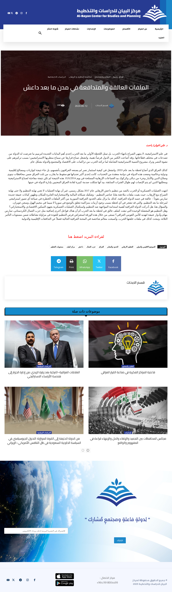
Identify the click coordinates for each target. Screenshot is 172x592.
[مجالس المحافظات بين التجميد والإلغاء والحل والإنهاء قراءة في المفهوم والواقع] (128, 410)
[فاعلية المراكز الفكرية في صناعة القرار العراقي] (128, 344)
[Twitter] (11, 13)
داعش (80, 246)
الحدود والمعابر (112, 246)
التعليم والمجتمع (102, 77)
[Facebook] (26, 13)
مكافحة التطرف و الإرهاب (80, 77)
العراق (101, 246)
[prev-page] (83, 450)
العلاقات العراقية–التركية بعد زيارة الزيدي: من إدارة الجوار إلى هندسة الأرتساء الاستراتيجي (44, 374)
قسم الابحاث (101, 106)
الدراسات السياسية (44, 366)
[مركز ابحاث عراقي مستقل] (117, 492)
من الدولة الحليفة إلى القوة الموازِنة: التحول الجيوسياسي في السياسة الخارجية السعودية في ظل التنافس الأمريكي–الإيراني (44, 440)
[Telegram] (16, 13)
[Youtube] (9, 13)
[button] (40, 33)
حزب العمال (91, 246)
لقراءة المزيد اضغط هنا (86, 236)
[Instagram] (21, 13)
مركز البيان (71, 246)
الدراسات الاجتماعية (57, 77)
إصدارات (128, 432)
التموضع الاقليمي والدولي (146, 246)
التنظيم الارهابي (127, 246)
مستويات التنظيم (57, 246)
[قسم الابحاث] (112, 105)
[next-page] (88, 450)
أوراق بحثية (118, 77)
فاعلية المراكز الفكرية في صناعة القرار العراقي (128, 372)
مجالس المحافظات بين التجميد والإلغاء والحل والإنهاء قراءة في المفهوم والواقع (128, 440)
